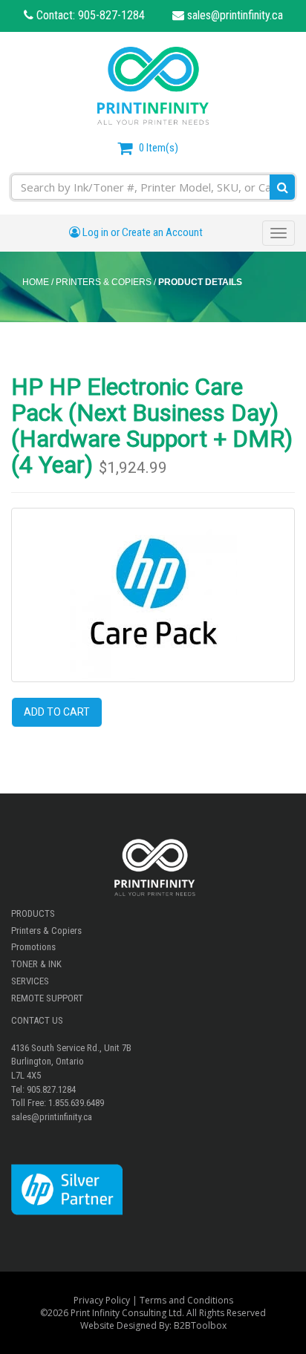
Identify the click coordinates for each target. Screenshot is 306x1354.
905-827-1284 (111, 15)
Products (33, 913)
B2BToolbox (200, 1325)
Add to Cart (57, 712)
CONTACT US (37, 1020)
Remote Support (47, 998)
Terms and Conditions (186, 1300)
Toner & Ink (36, 963)
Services (30, 981)
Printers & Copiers (46, 930)
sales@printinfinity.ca (233, 15)
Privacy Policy (102, 1300)
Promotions (33, 946)
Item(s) (158, 147)
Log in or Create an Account (141, 232)
